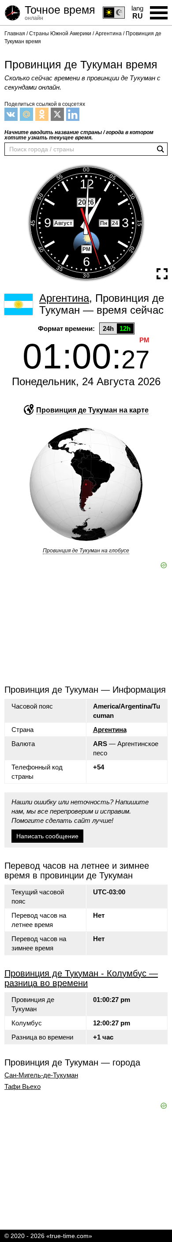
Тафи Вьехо (22, 1086)
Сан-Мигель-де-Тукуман (41, 1075)
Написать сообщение (47, 836)
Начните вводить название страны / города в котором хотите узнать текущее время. (78, 135)
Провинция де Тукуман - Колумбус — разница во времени (81, 978)
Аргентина (110, 729)
